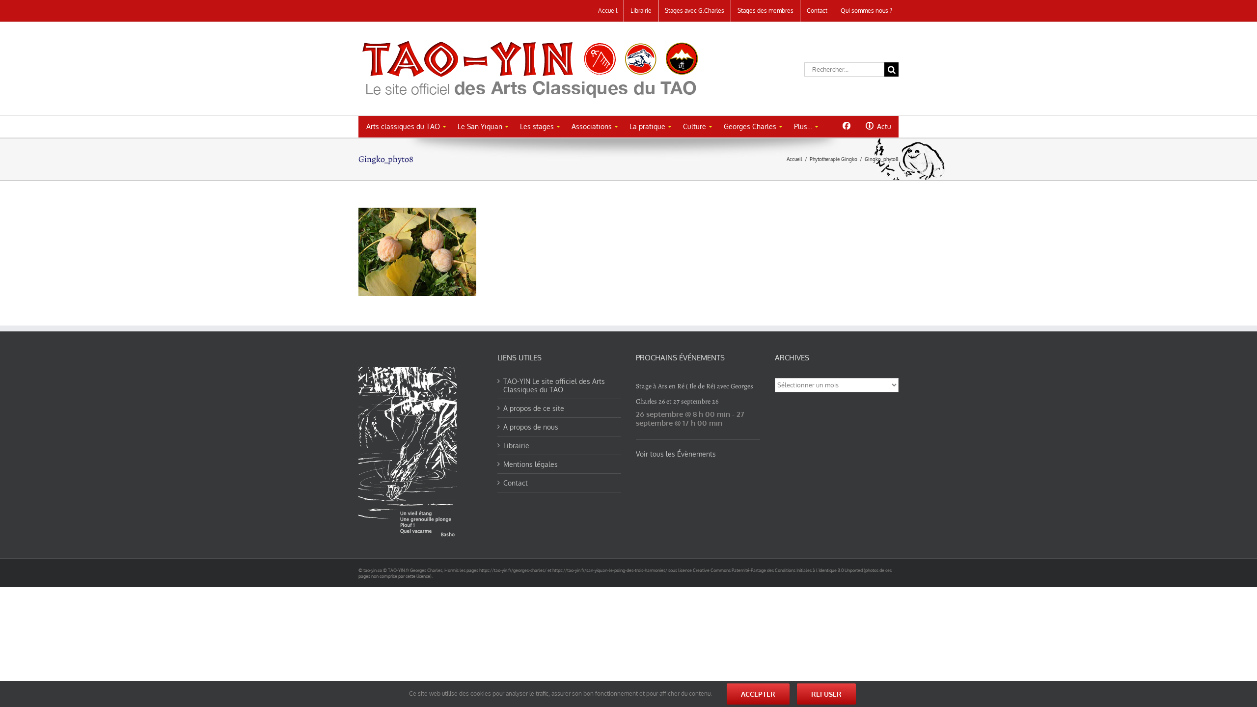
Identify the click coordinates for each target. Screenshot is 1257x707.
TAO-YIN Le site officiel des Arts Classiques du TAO (554, 385)
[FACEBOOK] (846, 126)
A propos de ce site (533, 408)
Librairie (516, 445)
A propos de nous (530, 427)
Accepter (758, 694)
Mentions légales (530, 464)
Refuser (826, 694)
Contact (515, 483)
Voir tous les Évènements (676, 454)
